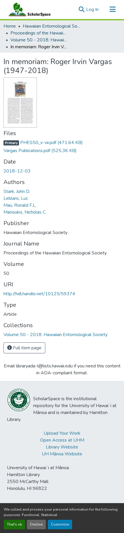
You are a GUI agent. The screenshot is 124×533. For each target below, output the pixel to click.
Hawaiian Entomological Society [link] (51, 26)
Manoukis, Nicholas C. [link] (24, 212)
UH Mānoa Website (62, 454)
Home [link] (9, 26)
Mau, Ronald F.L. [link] (19, 205)
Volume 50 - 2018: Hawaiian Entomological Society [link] (39, 40)
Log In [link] (92, 9)
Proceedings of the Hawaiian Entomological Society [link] (39, 33)
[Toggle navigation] (112, 9)
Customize (60, 524)
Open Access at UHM (62, 440)
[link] (62, 142)
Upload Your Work (62, 433)
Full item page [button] (27, 348)
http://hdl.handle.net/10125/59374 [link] (39, 294)
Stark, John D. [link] (16, 191)
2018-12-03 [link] (17, 171)
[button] (28, 9)
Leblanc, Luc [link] (15, 198)
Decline (36, 524)
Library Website (62, 447)
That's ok (14, 524)
